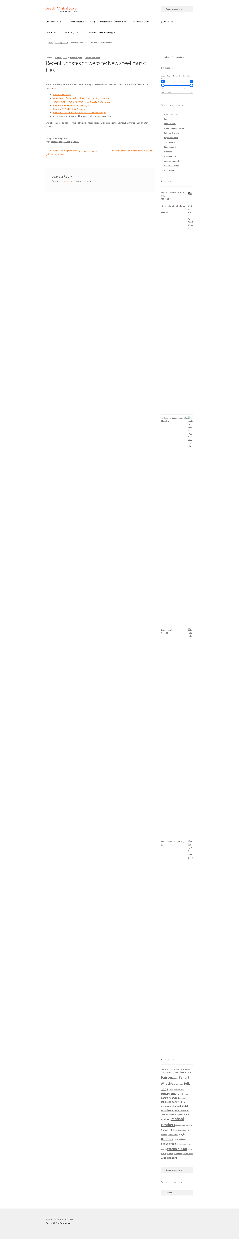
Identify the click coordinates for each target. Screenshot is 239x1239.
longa (61, 141)
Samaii (164, 1134)
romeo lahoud (180, 1125)
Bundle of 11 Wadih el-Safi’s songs (69, 109)
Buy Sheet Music (53, 21)
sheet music (168, 1143)
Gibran (171, 1090)
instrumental (168, 1093)
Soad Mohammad (171, 165)
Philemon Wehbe (183, 1114)
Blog (92, 21)
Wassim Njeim (76, 57)
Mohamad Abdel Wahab (174, 128)
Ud (187, 1144)
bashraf (54, 141)
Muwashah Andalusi (179, 1110)
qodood (165, 1119)
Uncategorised (61, 42)
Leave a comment (92, 57)
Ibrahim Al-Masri (179, 1090)
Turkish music (181, 1144)
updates (75, 141)
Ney (172, 1114)
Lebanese (182, 1098)
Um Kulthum (169, 170)
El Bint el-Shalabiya (62, 94)
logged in (67, 181)
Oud (175, 1114)
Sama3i (189, 1130)
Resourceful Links (140, 21)
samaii (67, 141)
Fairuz (176, 1078)
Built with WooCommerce (58, 1223)
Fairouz (167, 119)
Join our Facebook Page (143, 8)
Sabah (188, 1125)
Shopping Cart (72, 32)
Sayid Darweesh (171, 137)
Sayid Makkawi (179, 1139)
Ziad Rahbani (170, 147)
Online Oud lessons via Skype (101, 32)
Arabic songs (180, 1069)
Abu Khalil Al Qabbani (168, 1069)
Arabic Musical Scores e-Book (113, 21)
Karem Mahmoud (171, 161)
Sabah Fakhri (169, 142)
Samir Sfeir (173, 1134)
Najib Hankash (166, 1114)
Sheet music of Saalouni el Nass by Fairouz (132, 151)
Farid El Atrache (171, 114)
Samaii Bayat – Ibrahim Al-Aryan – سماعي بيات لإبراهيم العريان (82, 101)
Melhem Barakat (171, 156)
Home (51, 42)
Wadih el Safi (170, 123)
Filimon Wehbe (179, 1084)
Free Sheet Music (77, 21)
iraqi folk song (181, 1094)
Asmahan (168, 151)
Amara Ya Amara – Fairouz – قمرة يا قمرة (71, 105)
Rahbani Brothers (171, 133)
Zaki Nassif (188, 1153)
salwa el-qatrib (181, 1130)
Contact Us (51, 32)
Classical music (166, 1072)
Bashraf (187, 1069)
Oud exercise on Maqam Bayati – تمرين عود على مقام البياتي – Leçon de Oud (72, 152)
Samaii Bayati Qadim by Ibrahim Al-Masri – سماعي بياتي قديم (81, 98)
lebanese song (169, 1101)
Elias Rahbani (184, 1072)
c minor (175, 1072)
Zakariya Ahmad (175, 1153)
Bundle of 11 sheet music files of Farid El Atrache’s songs (79, 112)
